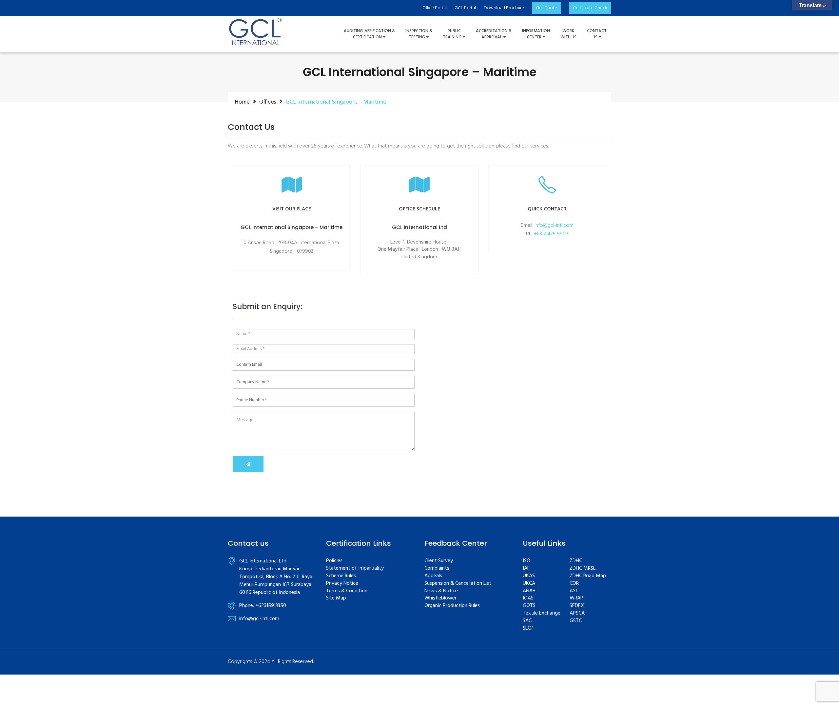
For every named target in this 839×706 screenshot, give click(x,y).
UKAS (529, 576)
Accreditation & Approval (494, 34)
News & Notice (441, 591)
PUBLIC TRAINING (452, 34)
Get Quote (546, 8)
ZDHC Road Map (588, 576)
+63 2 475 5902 (551, 234)
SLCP (528, 628)
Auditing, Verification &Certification (369, 34)
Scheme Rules (341, 576)
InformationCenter (536, 34)
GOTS (529, 606)
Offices (267, 102)
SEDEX (577, 606)
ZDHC (576, 561)
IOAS (528, 598)
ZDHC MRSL (582, 568)
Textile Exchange (541, 613)
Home (242, 102)
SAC (527, 621)
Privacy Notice (342, 583)
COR (574, 583)
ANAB (529, 591)
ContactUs (597, 34)
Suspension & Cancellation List (457, 583)
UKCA (529, 583)
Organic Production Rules (452, 606)
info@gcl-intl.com (554, 225)
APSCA (577, 613)
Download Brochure (504, 8)
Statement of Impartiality (355, 568)
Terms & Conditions (348, 591)
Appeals (433, 576)
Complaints (436, 568)
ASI (573, 591)
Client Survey (438, 561)
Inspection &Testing (418, 34)
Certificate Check (590, 8)
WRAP (576, 598)
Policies (334, 561)
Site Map (336, 598)
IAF (526, 568)
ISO (526, 561)
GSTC (576, 621)
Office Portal (434, 8)
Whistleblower (440, 598)
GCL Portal (465, 8)
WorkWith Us (568, 34)
